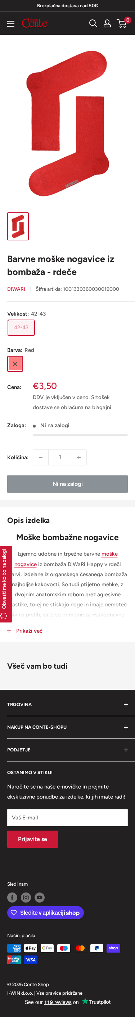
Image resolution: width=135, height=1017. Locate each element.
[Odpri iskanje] (93, 23)
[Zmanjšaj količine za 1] (40, 457)
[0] (121, 23)
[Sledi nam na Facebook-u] (12, 897)
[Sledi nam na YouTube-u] (40, 897)
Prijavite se (32, 839)
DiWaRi (16, 289)
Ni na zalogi (68, 483)
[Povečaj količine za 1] (78, 457)
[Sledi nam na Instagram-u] (26, 897)
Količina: (17, 457)
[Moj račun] (107, 23)
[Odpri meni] (10, 24)
